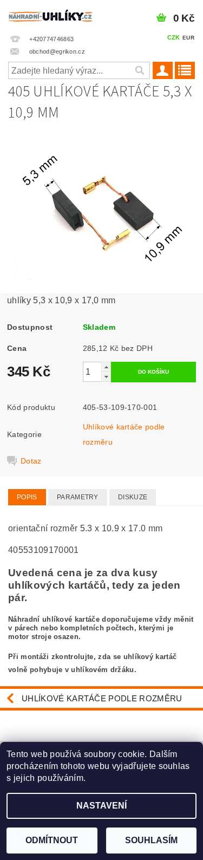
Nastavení (101, 805)
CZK (173, 37)
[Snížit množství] (106, 377)
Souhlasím (151, 840)
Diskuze (132, 497)
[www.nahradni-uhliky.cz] (51, 14)
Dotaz (31, 461)
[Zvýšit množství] (106, 367)
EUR (188, 38)
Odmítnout (51, 840)
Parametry (78, 497)
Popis (27, 497)
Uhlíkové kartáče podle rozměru (102, 698)
